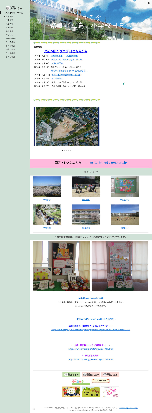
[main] (66, 70)
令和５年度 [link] (10, 49)
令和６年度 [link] (10, 45)
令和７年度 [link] (10, 42)
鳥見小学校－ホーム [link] (14, 12)
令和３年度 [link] (10, 56)
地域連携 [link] (9, 31)
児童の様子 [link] (10, 23)
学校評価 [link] (9, 27)
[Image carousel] (66, 129)
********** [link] (11, 38)
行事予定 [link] (9, 20)
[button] (149, 3)
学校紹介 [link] (9, 16)
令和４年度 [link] (10, 53)
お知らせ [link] (9, 34)
